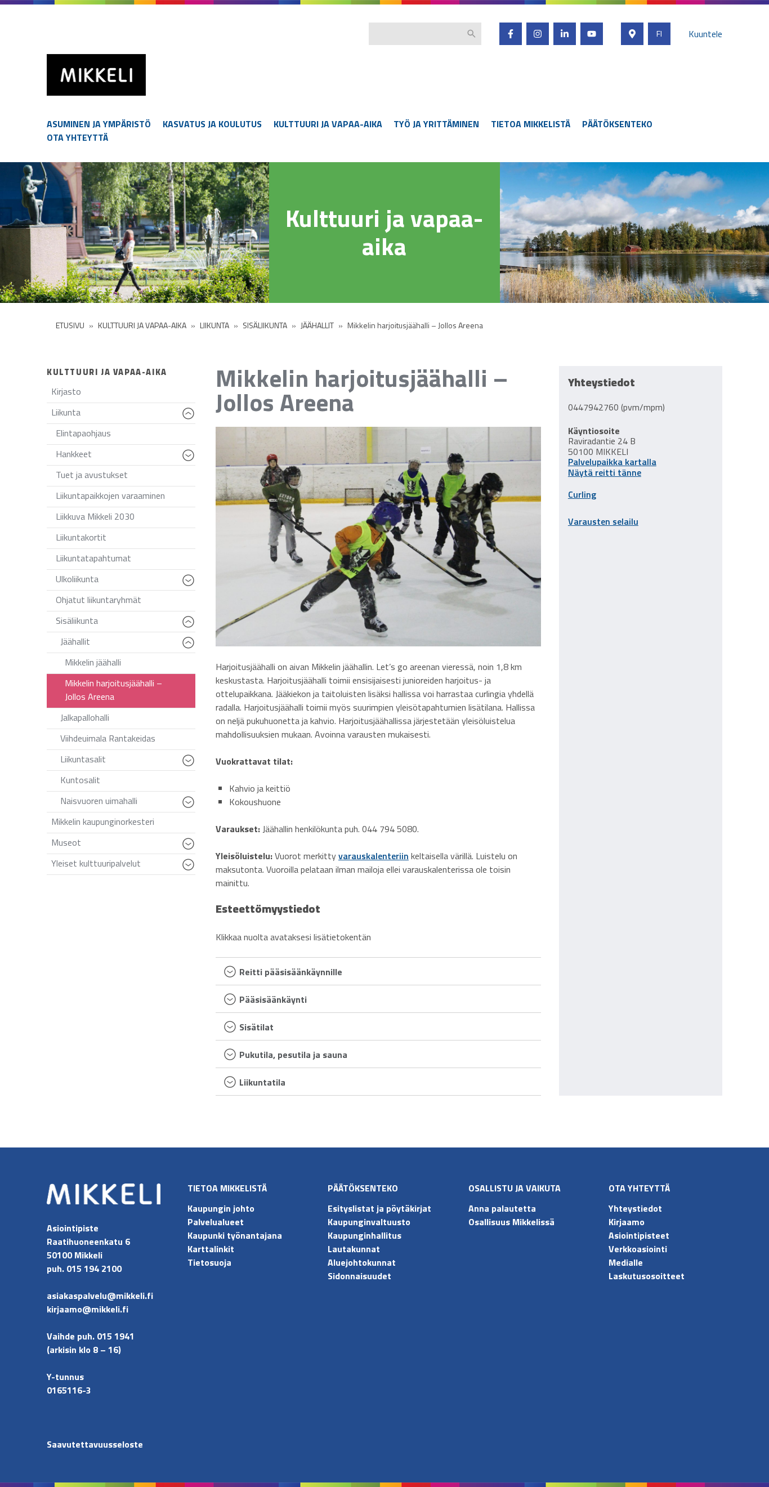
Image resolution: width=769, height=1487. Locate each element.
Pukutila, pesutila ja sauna (293, 1055)
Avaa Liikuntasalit (190, 766)
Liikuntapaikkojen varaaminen (110, 495)
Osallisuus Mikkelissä (511, 1222)
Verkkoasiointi (638, 1249)
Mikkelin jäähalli (93, 662)
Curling (582, 494)
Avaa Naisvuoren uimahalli (190, 807)
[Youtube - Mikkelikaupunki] (591, 34)
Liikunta (123, 414)
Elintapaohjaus (83, 433)
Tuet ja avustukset (92, 474)
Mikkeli (59, 98)
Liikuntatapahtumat (93, 558)
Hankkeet (125, 456)
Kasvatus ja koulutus (212, 124)
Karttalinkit (210, 1249)
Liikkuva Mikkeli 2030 (95, 516)
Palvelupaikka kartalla (612, 461)
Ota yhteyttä (77, 137)
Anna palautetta (502, 1208)
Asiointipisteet (639, 1235)
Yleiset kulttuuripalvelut (123, 865)
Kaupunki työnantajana (234, 1235)
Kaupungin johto (220, 1208)
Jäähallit (127, 644)
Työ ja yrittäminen (436, 124)
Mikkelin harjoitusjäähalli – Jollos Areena (113, 689)
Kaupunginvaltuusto (370, 1222)
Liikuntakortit (81, 537)
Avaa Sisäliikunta (190, 627)
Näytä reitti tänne (604, 472)
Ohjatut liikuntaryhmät (98, 599)
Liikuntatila (262, 1083)
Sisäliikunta (125, 623)
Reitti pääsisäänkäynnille (290, 973)
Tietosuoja (209, 1262)
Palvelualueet (215, 1222)
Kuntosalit (80, 780)
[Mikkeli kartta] (632, 34)
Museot (123, 845)
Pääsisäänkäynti (273, 1000)
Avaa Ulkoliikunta (190, 585)
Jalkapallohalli (84, 717)
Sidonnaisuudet (359, 1276)
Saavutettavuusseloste (95, 1444)
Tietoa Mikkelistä (530, 124)
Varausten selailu (603, 521)
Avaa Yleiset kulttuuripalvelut (190, 870)
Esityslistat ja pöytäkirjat (379, 1208)
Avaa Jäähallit (190, 648)
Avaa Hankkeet (190, 460)
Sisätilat (256, 1028)
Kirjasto (66, 391)
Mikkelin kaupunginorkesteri (102, 821)
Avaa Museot (190, 849)
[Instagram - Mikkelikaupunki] (537, 34)
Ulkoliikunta (125, 581)
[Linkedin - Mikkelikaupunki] (564, 34)
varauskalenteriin (373, 856)
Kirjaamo (627, 1222)
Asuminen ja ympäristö (99, 124)
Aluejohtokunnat (362, 1262)
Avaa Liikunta (190, 419)
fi (659, 34)
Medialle (626, 1262)
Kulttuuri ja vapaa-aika (328, 124)
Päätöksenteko (617, 124)
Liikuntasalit (127, 761)
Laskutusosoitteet (647, 1276)
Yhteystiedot (635, 1208)
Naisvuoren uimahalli (127, 803)
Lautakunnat (354, 1249)
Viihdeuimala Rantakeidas (107, 738)
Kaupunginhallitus (364, 1235)
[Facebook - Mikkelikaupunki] (510, 34)
